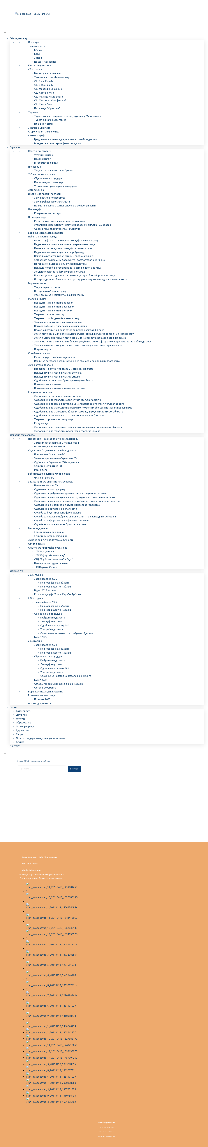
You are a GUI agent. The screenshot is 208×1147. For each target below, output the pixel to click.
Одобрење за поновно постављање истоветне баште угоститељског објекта (79, 403)
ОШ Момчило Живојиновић (50, 100)
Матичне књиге (37, 298)
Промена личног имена (47, 384)
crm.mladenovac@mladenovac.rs (49, 874)
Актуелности (23, 711)
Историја (33, 42)
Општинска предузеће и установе (47, 547)
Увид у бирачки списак (47, 287)
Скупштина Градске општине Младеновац (52, 450)
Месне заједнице (38, 528)
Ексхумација (41, 423)
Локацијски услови (51, 621)
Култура (20, 718)
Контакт (15, 746)
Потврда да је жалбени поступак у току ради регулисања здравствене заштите (80, 279)
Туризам (33, 112)
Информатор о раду (46, 162)
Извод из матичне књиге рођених (53, 302)
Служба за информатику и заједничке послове (61, 520)
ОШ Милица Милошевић (48, 96)
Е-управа (15, 147)
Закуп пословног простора (49, 197)
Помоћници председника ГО (50, 446)
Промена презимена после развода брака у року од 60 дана (69, 330)
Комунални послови (40, 392)
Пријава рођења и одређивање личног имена (60, 326)
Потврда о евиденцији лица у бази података (60, 263)
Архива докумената (39, 703)
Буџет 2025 (40, 637)
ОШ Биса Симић (43, 81)
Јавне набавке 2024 (45, 645)
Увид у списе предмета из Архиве (53, 170)
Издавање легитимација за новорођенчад (59, 252)
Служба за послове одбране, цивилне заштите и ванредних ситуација (75, 516)
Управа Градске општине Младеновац (50, 481)
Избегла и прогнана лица (42, 236)
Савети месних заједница (49, 532)
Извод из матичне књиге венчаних (54, 306)
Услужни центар (43, 155)
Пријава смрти (42, 349)
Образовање (35, 69)
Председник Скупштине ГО (49, 454)
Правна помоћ (42, 158)
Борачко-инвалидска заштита (45, 232)
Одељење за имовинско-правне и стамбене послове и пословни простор (77, 501)
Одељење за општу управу (49, 489)
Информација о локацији (48, 182)
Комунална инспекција (47, 213)
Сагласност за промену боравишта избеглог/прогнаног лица (69, 260)
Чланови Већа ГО (44, 477)
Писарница (34, 166)
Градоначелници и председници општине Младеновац (66, 139)
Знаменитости (36, 46)
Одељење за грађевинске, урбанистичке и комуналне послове (70, 493)
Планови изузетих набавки (56, 586)
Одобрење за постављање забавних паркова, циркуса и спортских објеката (78, 411)
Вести (13, 707)
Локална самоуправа (22, 435)
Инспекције (34, 209)
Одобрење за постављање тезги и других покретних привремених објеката (78, 427)
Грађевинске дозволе (52, 617)
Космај (38, 50)
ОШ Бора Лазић (43, 85)
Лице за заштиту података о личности (51, 540)
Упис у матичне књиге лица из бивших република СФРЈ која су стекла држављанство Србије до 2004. (93, 341)
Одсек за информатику (50, 878)
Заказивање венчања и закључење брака (58, 322)
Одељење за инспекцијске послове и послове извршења (67, 504)
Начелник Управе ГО (46, 485)
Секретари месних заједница (50, 536)
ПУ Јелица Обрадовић (47, 108)
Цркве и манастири (45, 61)
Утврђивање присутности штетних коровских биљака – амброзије (72, 224)
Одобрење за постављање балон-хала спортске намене (67, 431)
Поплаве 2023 (42, 699)
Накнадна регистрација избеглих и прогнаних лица (63, 256)
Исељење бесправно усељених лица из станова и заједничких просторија (77, 361)
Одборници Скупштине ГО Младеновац (57, 462)
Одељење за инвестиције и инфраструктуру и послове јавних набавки (74, 497)
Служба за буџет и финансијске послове (57, 512)
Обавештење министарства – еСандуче (57, 228)
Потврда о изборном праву (50, 291)
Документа (16, 571)
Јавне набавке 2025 (45, 602)
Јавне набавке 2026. (45, 578)
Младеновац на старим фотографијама (57, 143)
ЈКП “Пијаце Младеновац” (49, 555)
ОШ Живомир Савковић (48, 89)
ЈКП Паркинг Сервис (45, 567)
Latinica (25, 5)
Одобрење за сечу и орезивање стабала (57, 396)
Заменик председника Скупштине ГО (55, 458)
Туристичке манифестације (50, 119)
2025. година (35, 598)
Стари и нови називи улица (44, 131)
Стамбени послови (39, 353)
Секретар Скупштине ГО (48, 466)
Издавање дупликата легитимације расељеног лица (64, 244)
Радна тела (41, 470)
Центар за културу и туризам (51, 563)
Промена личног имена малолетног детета (59, 388)
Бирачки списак (37, 283)
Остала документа (45, 687)
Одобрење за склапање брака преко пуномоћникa (63, 380)
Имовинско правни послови (44, 193)
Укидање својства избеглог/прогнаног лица (59, 271)
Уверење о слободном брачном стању (56, 318)
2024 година (35, 641)
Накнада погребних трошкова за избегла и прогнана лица (68, 267)
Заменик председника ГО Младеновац (56, 442)
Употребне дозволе (51, 629)
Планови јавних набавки (54, 582)
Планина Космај (43, 123)
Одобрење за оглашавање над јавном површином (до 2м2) (69, 415)
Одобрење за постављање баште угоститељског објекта (67, 399)
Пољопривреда (37, 217)
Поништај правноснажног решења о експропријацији (65, 205)
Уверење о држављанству (49, 314)
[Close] (5, 753)
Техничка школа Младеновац (51, 77)
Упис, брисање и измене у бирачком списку (59, 295)
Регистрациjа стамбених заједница (54, 357)
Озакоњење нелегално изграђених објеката (65, 676)
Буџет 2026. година (45, 590)
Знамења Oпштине (39, 127)
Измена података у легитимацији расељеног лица (63, 248)
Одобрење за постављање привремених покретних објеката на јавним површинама (83, 407)
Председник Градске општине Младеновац (53, 438)
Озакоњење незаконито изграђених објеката (66, 633)
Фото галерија (36, 135)
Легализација (36, 190)
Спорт (19, 734)
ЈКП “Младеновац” (45, 551)
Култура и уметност (39, 65)
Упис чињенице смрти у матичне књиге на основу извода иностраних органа (78, 345)
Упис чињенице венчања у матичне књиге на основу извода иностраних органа (80, 337)
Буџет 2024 (40, 679)
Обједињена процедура (48, 178)
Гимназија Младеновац (48, 73)
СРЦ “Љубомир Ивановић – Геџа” (53, 559)
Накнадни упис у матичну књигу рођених (57, 372)
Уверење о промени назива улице (53, 419)
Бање (37, 53)
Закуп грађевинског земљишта (52, 201)
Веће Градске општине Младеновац (49, 473)
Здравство (22, 730)
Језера (38, 57)
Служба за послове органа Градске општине (60, 524)
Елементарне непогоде (41, 695)
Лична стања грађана (40, 365)
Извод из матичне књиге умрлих (53, 310)
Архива (20, 742)
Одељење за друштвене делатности (55, 508)
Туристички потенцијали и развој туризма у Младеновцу (67, 116)
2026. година (35, 575)
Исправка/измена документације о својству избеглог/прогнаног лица (74, 275)
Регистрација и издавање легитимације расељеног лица (66, 240)
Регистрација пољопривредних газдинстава (59, 221)
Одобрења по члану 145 (54, 625)
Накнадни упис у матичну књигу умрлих (57, 376)
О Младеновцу (18, 38)
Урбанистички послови (41, 174)
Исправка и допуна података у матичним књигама (63, 368)
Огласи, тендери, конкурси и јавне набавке (58, 683)
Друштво (21, 714)
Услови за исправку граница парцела (55, 186)
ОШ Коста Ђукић (44, 92)
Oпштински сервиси (39, 151)
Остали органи (36, 543)
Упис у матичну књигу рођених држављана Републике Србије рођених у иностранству (84, 333)
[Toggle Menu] (5, 32)
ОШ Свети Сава (43, 104)
